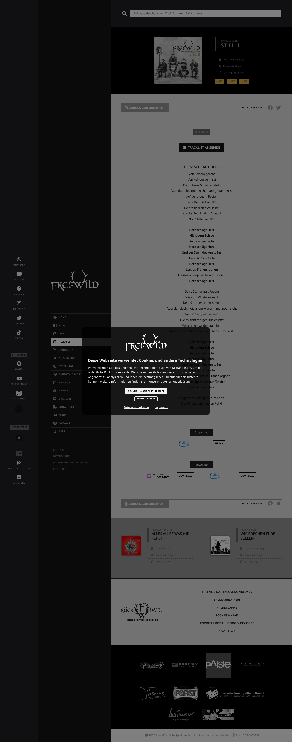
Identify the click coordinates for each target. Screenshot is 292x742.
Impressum (161, 407)
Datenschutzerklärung (137, 407)
